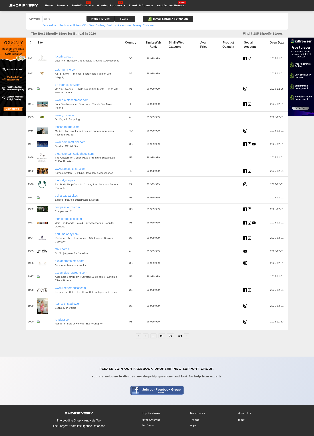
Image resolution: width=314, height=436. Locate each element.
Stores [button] (62, 5)
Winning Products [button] (110, 5)
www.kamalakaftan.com (70, 168)
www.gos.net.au (65, 115)
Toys (91, 25)
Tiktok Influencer (141, 5)
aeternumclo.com (66, 69)
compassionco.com (67, 207)
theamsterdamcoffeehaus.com (74, 153)
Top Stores (148, 425)
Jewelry (137, 25)
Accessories (124, 25)
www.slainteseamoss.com (71, 100)
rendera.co (62, 319)
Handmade (65, 25)
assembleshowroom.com (71, 272)
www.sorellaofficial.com (70, 142)
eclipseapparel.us (66, 195)
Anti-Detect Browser (171, 5)
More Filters (100, 19)
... (153, 335)
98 (161, 335)
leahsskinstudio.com (68, 303)
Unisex (77, 25)
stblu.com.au (63, 249)
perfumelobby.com (66, 234)
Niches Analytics (151, 419)
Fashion (111, 25)
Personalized (50, 25)
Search (125, 19)
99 (170, 335)
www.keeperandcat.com (70, 287)
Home (49, 5)
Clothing (100, 25)
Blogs (241, 419)
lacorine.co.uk (64, 56)
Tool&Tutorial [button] (81, 5)
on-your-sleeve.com (67, 84)
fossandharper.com (67, 126)
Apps (193, 425)
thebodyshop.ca (65, 180)
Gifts (85, 25)
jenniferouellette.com (68, 218)
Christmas (148, 25)
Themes (195, 419)
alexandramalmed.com (69, 260)
